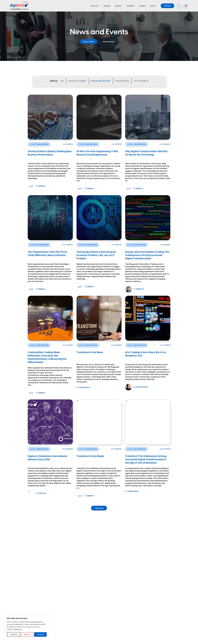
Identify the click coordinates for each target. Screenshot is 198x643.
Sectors (118, 6)
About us (94, 6)
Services (107, 6)
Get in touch (88, 41)
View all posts (109, 41)
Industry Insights (77, 81)
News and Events (100, 81)
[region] (27, 627)
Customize (13, 634)
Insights (142, 6)
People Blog (122, 81)
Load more (99, 508)
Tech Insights (141, 81)
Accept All (40, 634)
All (62, 81)
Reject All (27, 634)
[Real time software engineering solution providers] (21, 6)
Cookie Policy (17, 629)
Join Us (153, 6)
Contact (167, 6)
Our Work (130, 6)
